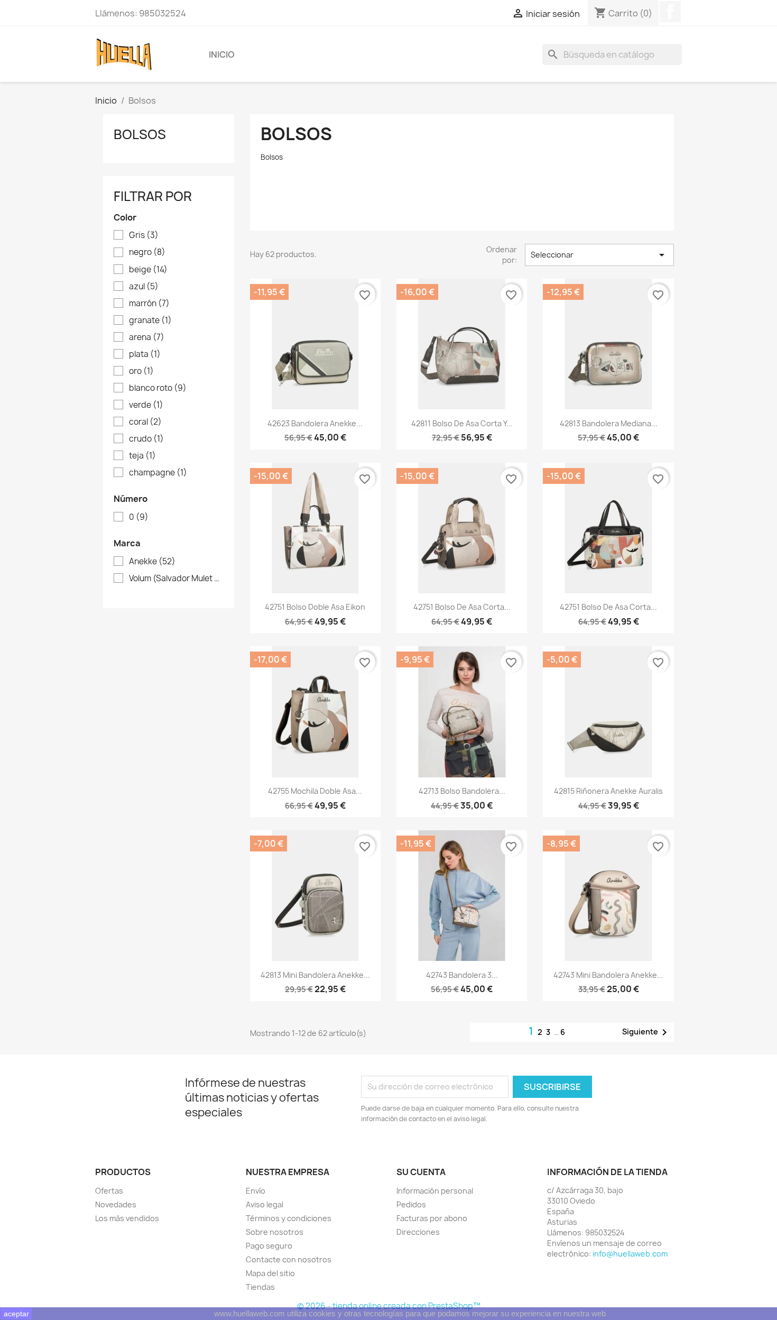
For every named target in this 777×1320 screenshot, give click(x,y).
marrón (149, 303)
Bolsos (140, 134)
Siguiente (646, 1032)
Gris (144, 235)
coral (145, 422)
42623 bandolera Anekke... (315, 423)
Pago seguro (269, 1246)
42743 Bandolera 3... (462, 975)
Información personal (434, 1191)
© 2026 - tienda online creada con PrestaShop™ (388, 1306)
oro (141, 371)
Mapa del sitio (270, 1273)
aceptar (16, 1313)
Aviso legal (264, 1204)
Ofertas (109, 1191)
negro (147, 252)
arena (146, 337)
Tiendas (260, 1287)
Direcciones (418, 1232)
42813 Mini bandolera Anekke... (315, 975)
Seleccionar (599, 255)
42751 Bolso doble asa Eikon (315, 607)
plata (145, 354)
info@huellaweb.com (630, 1254)
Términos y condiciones (288, 1218)
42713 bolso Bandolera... (462, 791)
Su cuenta (421, 1172)
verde (146, 405)
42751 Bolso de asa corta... (462, 607)
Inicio (222, 54)
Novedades (115, 1204)
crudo (146, 439)
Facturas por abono (431, 1218)
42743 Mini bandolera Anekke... (608, 975)
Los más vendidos (127, 1218)
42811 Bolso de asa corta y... (462, 423)
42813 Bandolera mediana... (609, 423)
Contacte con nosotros (288, 1259)
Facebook (670, 11)
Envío (255, 1191)
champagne (158, 473)
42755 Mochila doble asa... (315, 791)
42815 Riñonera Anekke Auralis (608, 791)
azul (144, 286)
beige (148, 269)
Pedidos (411, 1204)
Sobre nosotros (274, 1232)
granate (150, 320)
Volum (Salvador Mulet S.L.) (176, 578)
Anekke (152, 561)
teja (142, 456)
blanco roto (158, 388)
